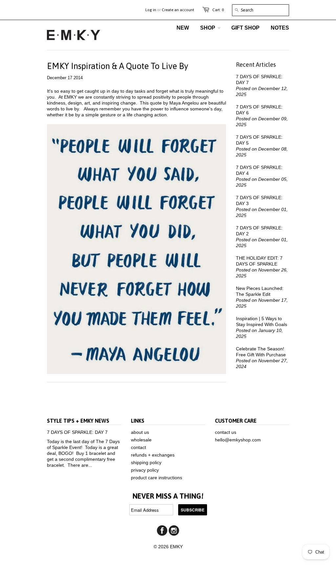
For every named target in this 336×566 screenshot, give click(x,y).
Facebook (162, 530)
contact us (225, 432)
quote (156, 103)
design (75, 103)
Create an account (178, 10)
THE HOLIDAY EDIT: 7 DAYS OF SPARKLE (259, 261)
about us (140, 432)
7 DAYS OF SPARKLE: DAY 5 (259, 140)
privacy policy (145, 470)
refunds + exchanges (153, 455)
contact (138, 447)
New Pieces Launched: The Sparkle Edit (260, 291)
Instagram (174, 530)
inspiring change (119, 103)
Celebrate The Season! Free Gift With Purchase (261, 351)
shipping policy (146, 462)
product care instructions (156, 477)
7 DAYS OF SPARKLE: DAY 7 (259, 79)
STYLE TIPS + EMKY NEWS (78, 421)
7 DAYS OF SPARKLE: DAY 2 (259, 230)
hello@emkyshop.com (238, 439)
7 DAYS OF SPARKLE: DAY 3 (259, 200)
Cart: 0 (218, 10)
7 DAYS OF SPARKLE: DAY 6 (259, 109)
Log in (150, 10)
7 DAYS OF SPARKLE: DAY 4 (259, 170)
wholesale (141, 439)
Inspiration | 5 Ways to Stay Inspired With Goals (261, 321)
